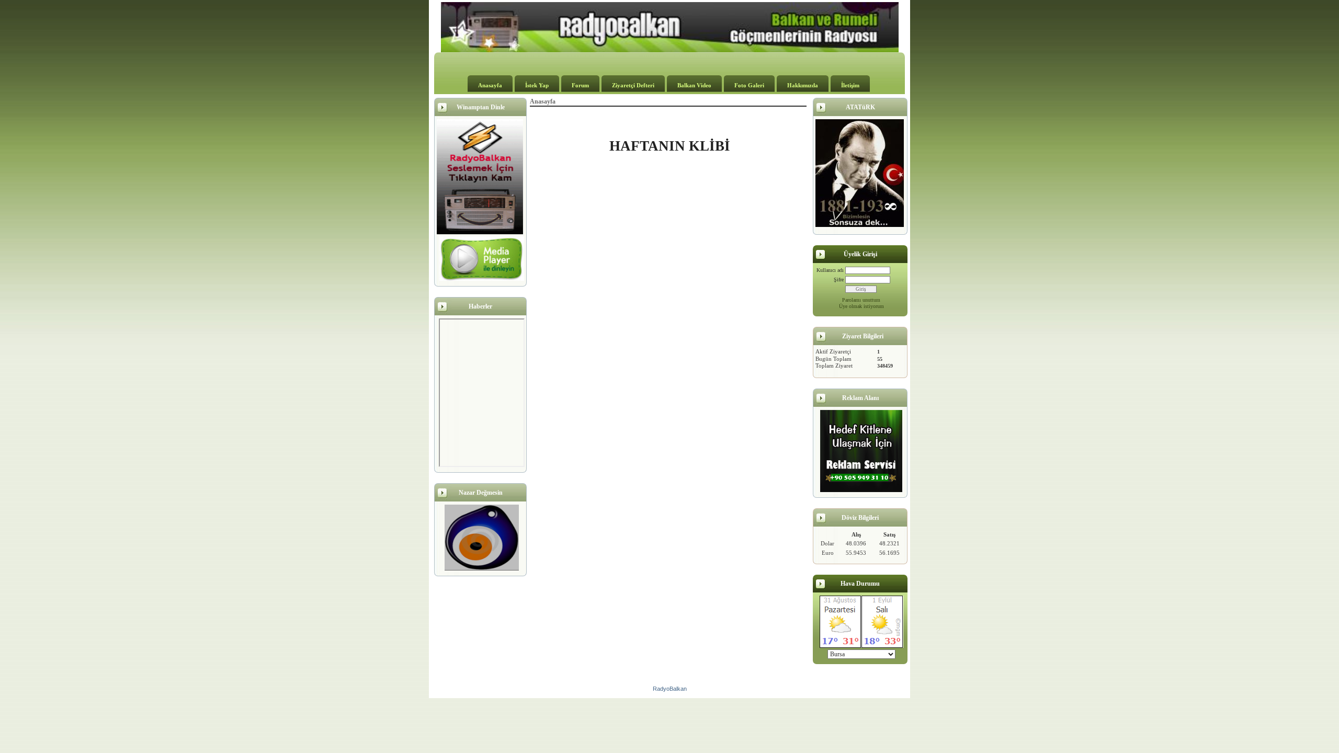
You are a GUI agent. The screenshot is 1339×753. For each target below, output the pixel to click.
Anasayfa (490, 85)
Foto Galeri (749, 85)
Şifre (839, 279)
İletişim (850, 85)
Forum (580, 85)
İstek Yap (537, 85)
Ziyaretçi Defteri (633, 85)
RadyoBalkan (670, 689)
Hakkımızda (802, 85)
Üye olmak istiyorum (861, 306)
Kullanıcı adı (830, 270)
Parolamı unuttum (861, 300)
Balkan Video (694, 85)
